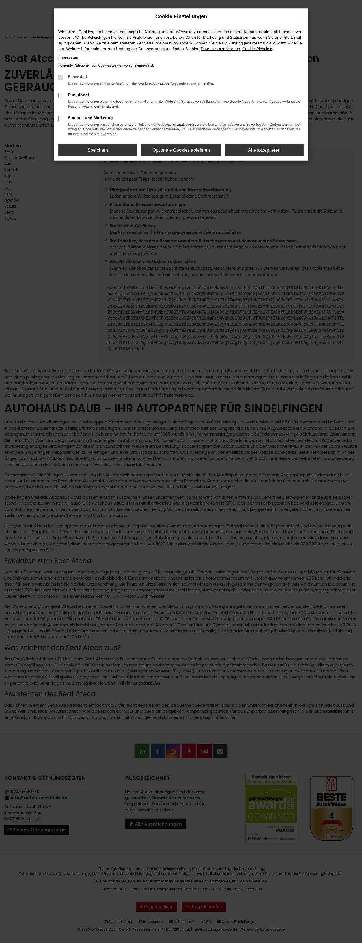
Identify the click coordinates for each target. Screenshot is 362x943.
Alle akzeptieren (264, 150)
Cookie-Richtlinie (257, 48)
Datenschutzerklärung (220, 48)
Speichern (97, 150)
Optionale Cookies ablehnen (181, 150)
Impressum (68, 57)
